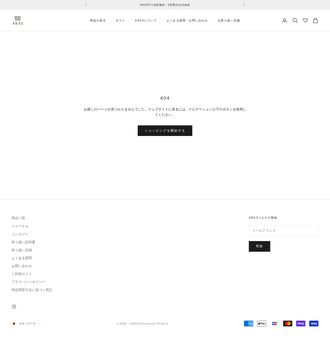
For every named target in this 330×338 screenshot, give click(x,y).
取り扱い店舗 (22, 250)
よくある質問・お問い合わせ (187, 20)
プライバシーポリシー (28, 282)
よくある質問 (22, 258)
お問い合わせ (22, 266)
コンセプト (20, 234)
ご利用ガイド (22, 274)
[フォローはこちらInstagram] (14, 306)
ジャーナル (20, 226)
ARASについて (146, 20)
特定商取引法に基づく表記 (32, 290)
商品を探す (98, 20)
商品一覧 (18, 218)
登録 (259, 246)
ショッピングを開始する (165, 130)
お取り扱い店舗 (229, 20)
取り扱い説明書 (23, 242)
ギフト (120, 20)
